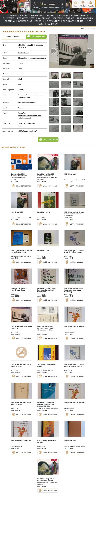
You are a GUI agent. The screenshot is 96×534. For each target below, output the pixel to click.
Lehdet (51, 15)
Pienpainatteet (79, 15)
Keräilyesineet (25, 18)
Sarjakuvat (37, 15)
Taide (38, 21)
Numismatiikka (85, 18)
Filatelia (10, 21)
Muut (80, 21)
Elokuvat (68, 21)
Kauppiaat (52, 24)
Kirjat (23, 15)
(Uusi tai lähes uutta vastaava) (33, 58)
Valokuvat (44, 18)
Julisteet (8, 18)
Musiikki (63, 15)
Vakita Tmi (22, 113)
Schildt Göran (23, 53)
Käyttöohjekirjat (63, 18)
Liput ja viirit (52, 21)
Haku (41, 24)
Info (88, 21)
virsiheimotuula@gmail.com (29, 116)
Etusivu (12, 15)
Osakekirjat (25, 21)
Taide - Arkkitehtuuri (26, 123)
